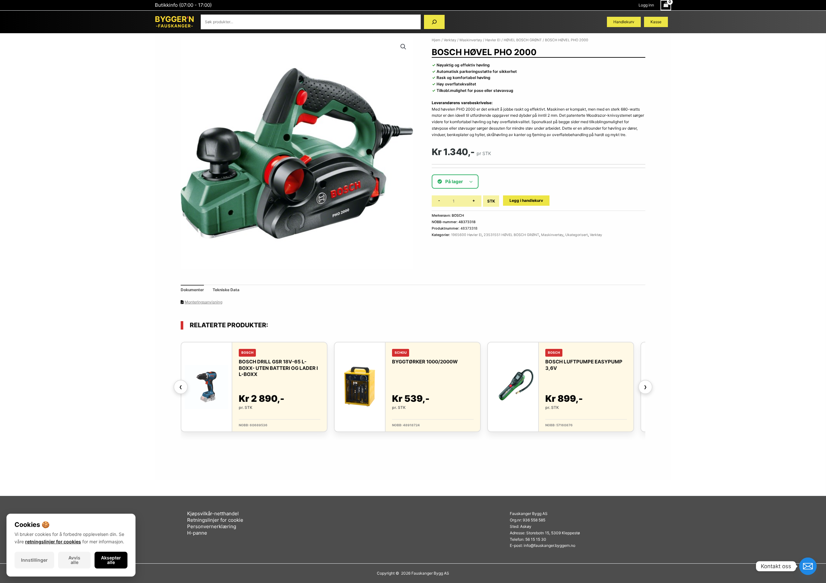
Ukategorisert (576, 235)
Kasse (655, 21)
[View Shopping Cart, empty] (665, 5)
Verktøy (450, 40)
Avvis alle (74, 560)
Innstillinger (34, 560)
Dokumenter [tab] (192, 289)
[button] (403, 47)
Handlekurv (623, 21)
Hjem (436, 40)
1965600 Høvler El (466, 235)
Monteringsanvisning (203, 302)
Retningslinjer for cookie (215, 520)
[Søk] (434, 22)
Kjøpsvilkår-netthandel (213, 513)
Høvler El (492, 40)
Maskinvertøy (470, 40)
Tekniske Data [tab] (226, 289)
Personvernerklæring (211, 526)
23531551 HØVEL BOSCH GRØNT (511, 235)
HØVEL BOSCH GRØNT (523, 40)
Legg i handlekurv (526, 200)
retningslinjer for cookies (53, 541)
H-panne (197, 533)
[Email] (808, 566)
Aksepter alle (111, 560)
